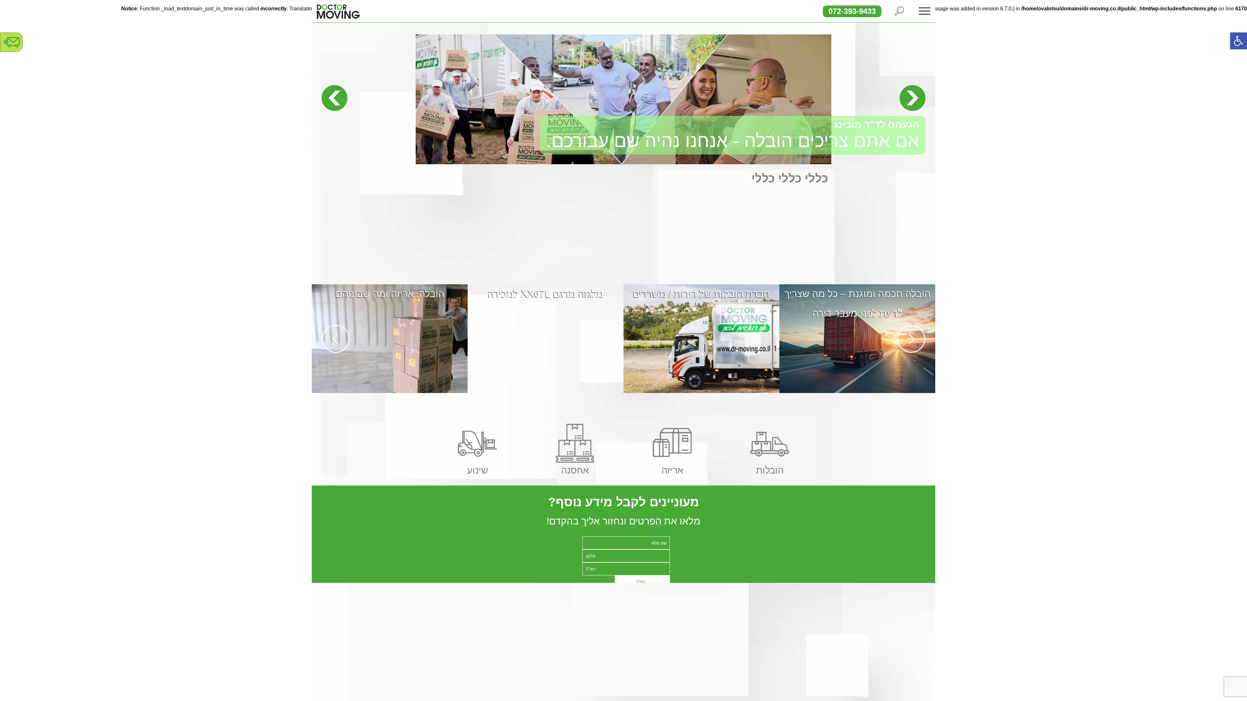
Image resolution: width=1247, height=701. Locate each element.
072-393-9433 (852, 11)
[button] (1238, 40)
